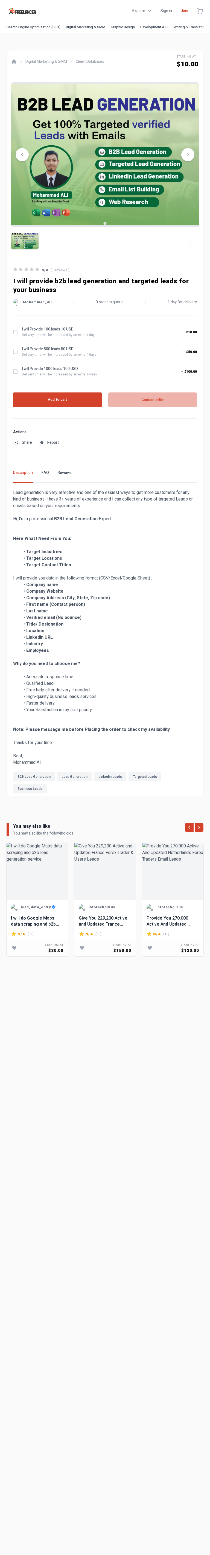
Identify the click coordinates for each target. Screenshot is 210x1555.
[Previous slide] (22, 154)
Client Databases (90, 61)
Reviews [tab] (65, 473)
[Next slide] (187, 154)
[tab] (104, 223)
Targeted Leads (145, 776)
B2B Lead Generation (34, 776)
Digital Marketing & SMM (85, 27)
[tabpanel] (105, 643)
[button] (25, 241)
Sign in (166, 11)
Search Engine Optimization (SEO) (33, 27)
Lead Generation (75, 776)
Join (184, 11)
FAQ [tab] (45, 473)
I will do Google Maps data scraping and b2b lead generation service (35, 921)
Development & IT (154, 27)
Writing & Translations (191, 27)
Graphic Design (123, 27)
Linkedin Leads (110, 776)
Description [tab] (23, 473)
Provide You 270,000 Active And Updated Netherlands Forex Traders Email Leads (167, 921)
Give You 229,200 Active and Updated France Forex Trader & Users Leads (103, 921)
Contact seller (153, 399)
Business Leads (30, 788)
